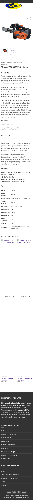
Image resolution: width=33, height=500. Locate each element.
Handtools (4, 448)
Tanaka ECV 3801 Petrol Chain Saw (24, 379)
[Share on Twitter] (9, 128)
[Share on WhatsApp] (3, 128)
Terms (3, 481)
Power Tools (5, 441)
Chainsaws (5, 64)
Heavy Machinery (7, 437)
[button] (2, 6)
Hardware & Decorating (9, 455)
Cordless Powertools (8, 444)
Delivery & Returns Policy (9, 478)
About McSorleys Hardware (10, 474)
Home (3, 63)
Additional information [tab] (9, 139)
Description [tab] (5, 135)
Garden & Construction (15, 63)
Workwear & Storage (8, 452)
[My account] (28, 6)
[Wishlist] (24, 6)
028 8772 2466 (20, 1)
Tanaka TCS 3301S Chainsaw (7, 379)
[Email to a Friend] (12, 128)
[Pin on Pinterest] (16, 128)
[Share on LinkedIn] (19, 128)
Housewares (5, 459)
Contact (3, 485)
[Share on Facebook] (6, 128)
